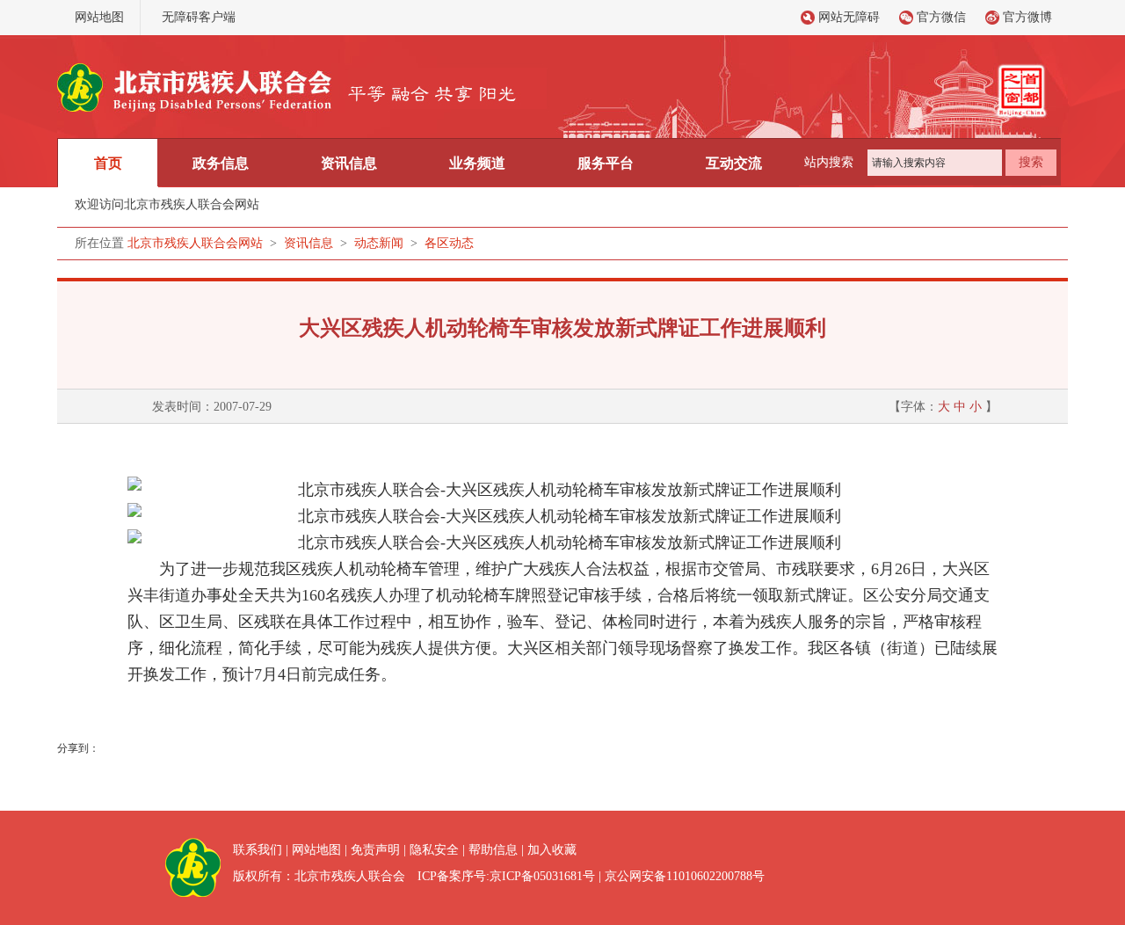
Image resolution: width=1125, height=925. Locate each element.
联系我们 (257, 849)
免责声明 (375, 849)
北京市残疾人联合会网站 (195, 243)
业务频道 (477, 163)
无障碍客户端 (199, 17)
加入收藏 (552, 849)
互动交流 (734, 163)
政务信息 (220, 163)
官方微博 (1027, 17)
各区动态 (449, 243)
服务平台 (605, 163)
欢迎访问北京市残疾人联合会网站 (167, 204)
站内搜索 (828, 162)
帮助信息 (493, 849)
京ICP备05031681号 (542, 876)
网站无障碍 (849, 17)
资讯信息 (349, 163)
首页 (108, 163)
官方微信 (941, 17)
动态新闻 (378, 243)
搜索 (1031, 162)
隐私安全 (434, 849)
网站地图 (99, 17)
